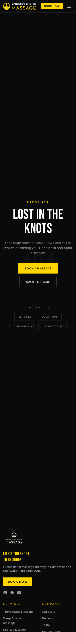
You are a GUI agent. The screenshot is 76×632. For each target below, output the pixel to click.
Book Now (52, 6)
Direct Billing (23, 326)
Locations (49, 316)
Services (25, 316)
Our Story (48, 611)
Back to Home (38, 282)
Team (46, 625)
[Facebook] (12, 593)
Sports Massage (14, 629)
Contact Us (54, 326)
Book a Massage (38, 268)
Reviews (48, 618)
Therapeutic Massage (18, 611)
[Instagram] (5, 593)
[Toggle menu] (69, 6)
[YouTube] (19, 593)
